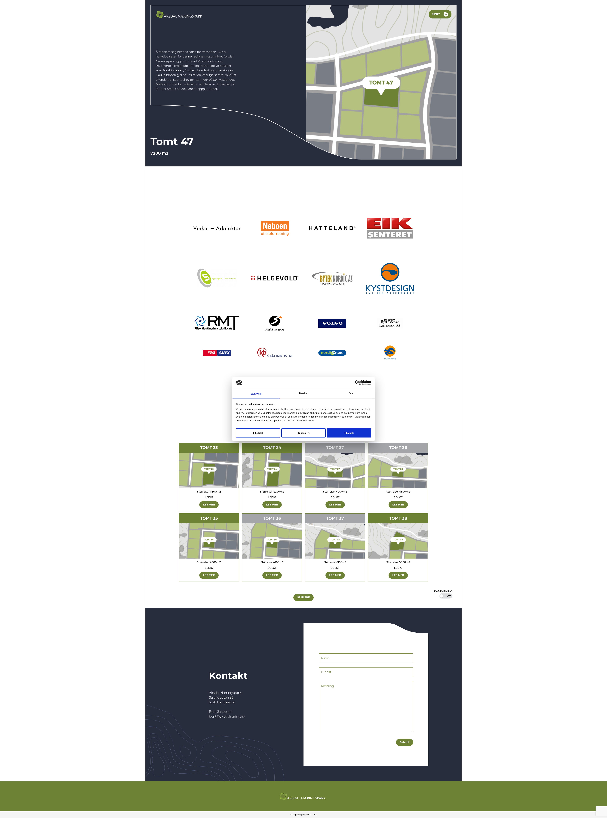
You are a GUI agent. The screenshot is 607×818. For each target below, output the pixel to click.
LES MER (209, 504)
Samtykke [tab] (256, 393)
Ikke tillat (258, 433)
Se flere (303, 597)
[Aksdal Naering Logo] (180, 14)
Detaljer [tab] (303, 393)
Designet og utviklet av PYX (303, 814)
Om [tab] (351, 393)
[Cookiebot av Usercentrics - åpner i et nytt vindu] (357, 382)
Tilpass (302, 433)
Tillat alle (349, 433)
